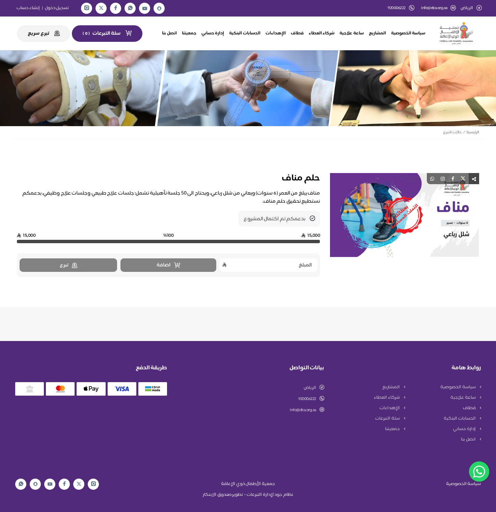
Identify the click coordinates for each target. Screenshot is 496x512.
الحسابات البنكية (244, 33)
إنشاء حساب (28, 8)
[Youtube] (144, 8)
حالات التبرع (452, 132)
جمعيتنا (189, 33)
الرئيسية (472, 132)
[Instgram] (86, 8)
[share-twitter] (463, 178)
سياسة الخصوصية (408, 33)
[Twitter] (101, 8)
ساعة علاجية (351, 33)
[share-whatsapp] (432, 178)
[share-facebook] (453, 178)
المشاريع (377, 33)
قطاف (297, 33)
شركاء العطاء (322, 33)
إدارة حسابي (212, 33)
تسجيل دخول (57, 8)
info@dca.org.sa (434, 8)
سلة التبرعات (388, 418)
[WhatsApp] (130, 8)
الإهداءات (276, 33)
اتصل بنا (169, 33)
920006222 (307, 399)
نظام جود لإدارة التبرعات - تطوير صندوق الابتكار (248, 495)
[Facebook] (115, 8)
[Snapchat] (159, 8)
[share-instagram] (442, 178)
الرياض (310, 388)
